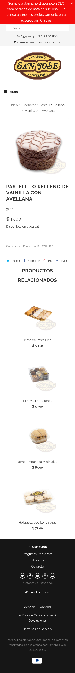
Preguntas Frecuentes (37, 554)
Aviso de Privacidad (37, 607)
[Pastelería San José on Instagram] (45, 576)
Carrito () (25, 42)
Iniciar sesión (47, 36)
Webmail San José (37, 592)
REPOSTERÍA (45, 246)
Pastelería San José (29, 639)
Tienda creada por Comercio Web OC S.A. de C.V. (45, 647)
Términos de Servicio (38, 629)
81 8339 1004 (25, 36)
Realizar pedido (49, 42)
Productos (28, 105)
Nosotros (37, 560)
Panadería (29, 246)
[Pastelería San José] (37, 67)
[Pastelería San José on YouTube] (37, 576)
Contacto (37, 566)
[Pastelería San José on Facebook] (30, 576)
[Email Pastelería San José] (52, 576)
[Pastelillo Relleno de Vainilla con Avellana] (37, 149)
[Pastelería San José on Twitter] (22, 576)
